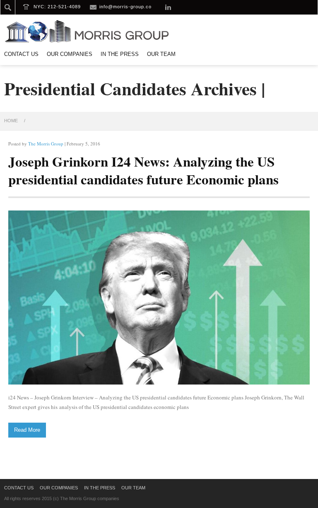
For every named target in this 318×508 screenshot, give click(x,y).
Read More (27, 430)
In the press (120, 54)
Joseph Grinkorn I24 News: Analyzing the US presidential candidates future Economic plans (143, 170)
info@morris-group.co (125, 6)
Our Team (161, 54)
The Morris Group (45, 143)
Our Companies (69, 54)
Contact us (21, 54)
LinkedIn (168, 7)
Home (11, 120)
